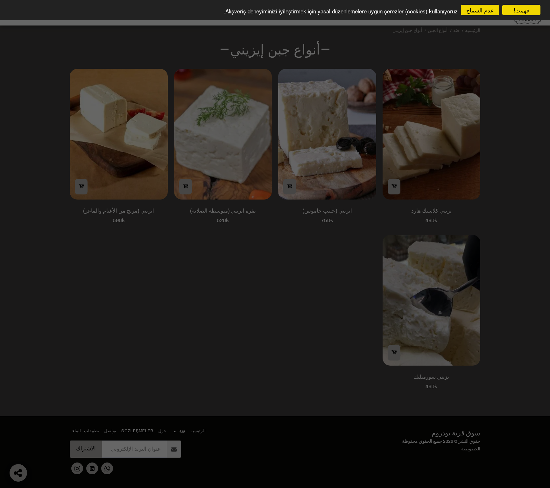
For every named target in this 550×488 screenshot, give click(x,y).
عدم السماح (480, 10)
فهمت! (521, 10)
